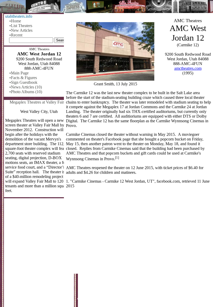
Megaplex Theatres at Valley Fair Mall (41, 102)
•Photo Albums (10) (25, 91)
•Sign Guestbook (23, 82)
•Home (15, 21)
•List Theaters (20, 25)
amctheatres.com (188, 68)
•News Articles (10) (25, 87)
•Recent (15, 35)
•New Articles (20, 30)
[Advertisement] (138, 233)
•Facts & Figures (23, 77)
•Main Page (19, 73)
